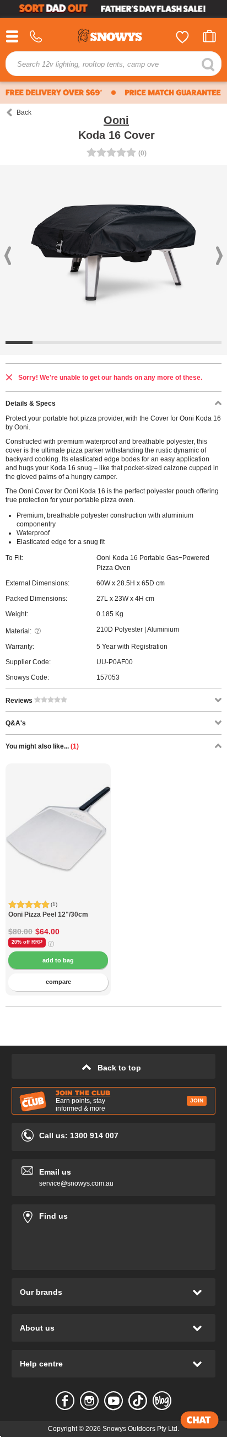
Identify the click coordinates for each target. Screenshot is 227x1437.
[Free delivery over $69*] (54, 92)
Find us (113, 1214)
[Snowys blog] (162, 1400)
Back (24, 112)
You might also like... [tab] (42, 746)
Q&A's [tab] (16, 723)
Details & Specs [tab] (31, 403)
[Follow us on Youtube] (113, 1400)
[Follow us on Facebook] (65, 1400)
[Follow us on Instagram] (89, 1400)
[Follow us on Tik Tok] (137, 1400)
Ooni (116, 120)
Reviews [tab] (20, 700)
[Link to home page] (113, 37)
